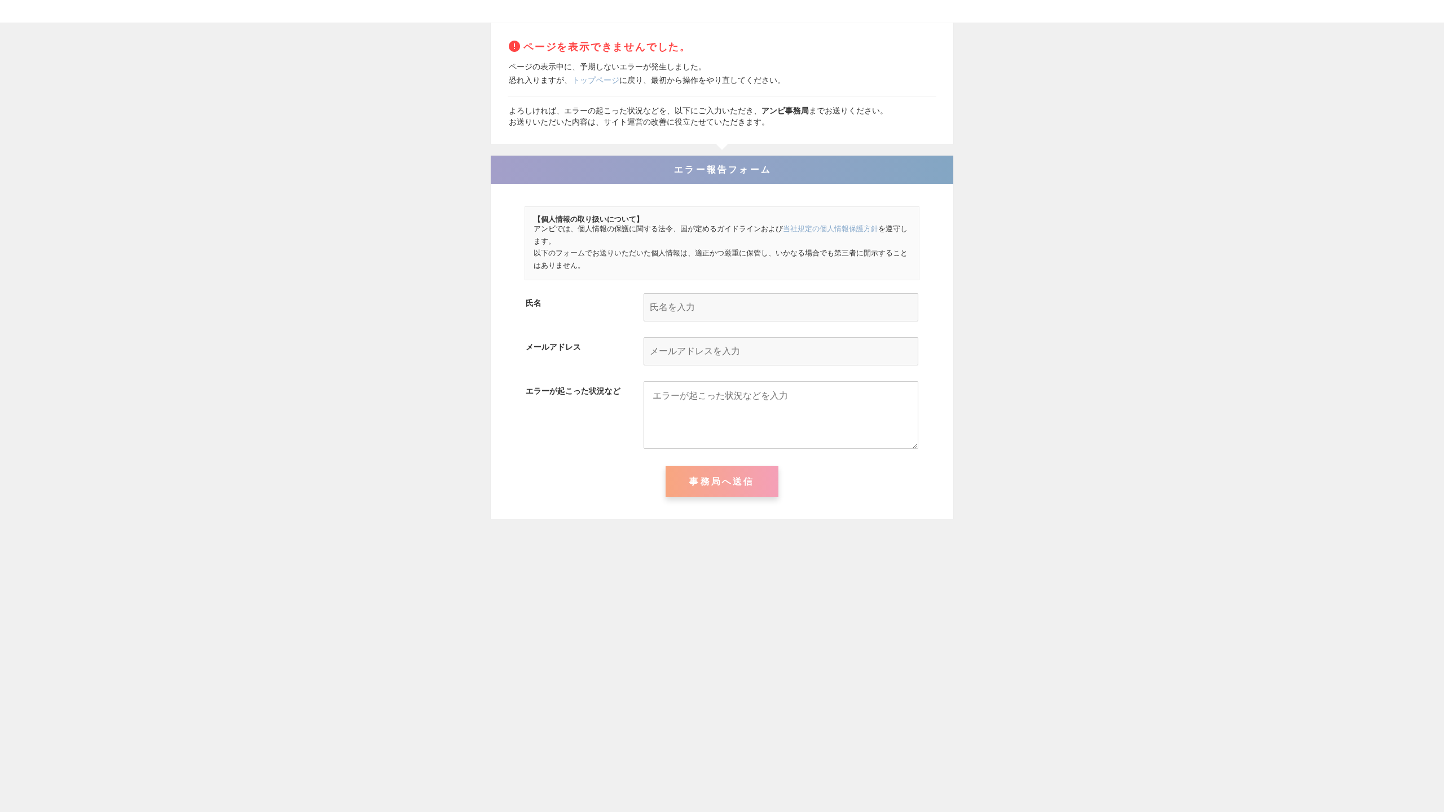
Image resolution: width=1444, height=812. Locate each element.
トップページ (595, 80)
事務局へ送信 (721, 481)
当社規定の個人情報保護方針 (830, 228)
